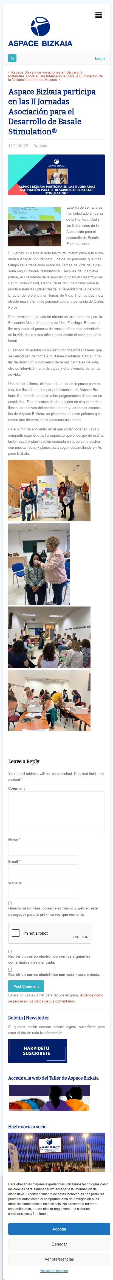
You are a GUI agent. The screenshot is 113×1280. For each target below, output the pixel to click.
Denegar (59, 1244)
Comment (16, 788)
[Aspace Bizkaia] (40, 44)
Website (15, 882)
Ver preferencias (59, 1259)
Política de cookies (54, 1270)
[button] (34, 226)
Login (100, 58)
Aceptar (59, 1229)
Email (13, 861)
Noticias (40, 145)
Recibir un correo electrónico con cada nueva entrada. (54, 974)
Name (13, 839)
